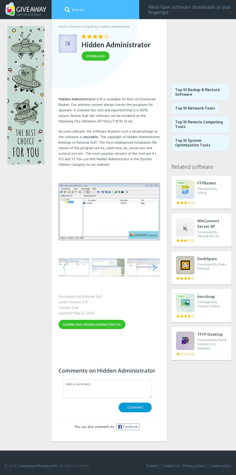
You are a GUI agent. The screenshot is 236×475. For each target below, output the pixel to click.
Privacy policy (194, 465)
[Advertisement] (109, 80)
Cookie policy (220, 465)
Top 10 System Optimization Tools (192, 142)
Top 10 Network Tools (195, 108)
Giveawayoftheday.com (37, 465)
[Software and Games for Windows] (26, 9)
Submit (152, 465)
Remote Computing (83, 26)
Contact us (171, 465)
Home (63, 26)
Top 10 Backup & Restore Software (197, 92)
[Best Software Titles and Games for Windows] (201, 48)
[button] (154, 267)
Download (92, 324)
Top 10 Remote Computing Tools (199, 124)
